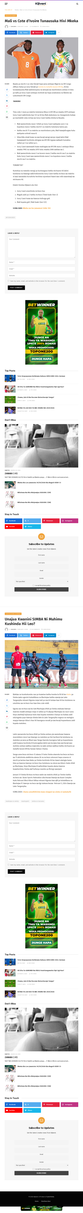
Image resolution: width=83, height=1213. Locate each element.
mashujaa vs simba (12, 801)
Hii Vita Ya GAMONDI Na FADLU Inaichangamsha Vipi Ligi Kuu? (41, 387)
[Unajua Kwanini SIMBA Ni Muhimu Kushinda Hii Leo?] (41, 688)
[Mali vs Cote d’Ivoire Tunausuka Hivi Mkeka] (41, 78)
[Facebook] (7, 90)
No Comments (35, 629)
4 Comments (35, 26)
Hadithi (7, 470)
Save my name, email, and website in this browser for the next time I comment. (37, 281)
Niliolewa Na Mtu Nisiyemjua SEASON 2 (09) (34, 492)
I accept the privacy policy (42, 585)
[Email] (7, 117)
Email (41, 570)
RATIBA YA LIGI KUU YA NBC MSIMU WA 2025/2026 (36, 408)
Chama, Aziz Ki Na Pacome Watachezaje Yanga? (36, 397)
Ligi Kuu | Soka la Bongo (13, 613)
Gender (41, 578)
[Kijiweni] (41, 3)
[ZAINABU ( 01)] (41, 446)
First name (41, 555)
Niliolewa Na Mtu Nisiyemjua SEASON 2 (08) (34, 502)
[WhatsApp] (7, 111)
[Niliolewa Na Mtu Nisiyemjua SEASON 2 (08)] (10, 504)
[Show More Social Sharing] (59, 33)
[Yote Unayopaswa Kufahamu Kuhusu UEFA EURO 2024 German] (10, 378)
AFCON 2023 (10, 217)
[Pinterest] (7, 106)
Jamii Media (50, 1197)
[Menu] (6, 3)
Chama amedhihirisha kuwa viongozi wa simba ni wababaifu (47, 792)
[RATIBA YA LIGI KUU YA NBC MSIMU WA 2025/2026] (10, 410)
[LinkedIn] (7, 101)
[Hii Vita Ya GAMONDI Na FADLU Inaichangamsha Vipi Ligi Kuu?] (10, 389)
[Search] (77, 3)
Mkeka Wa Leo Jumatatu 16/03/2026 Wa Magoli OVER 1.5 (39, 483)
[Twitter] (7, 95)
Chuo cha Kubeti (11, 15)
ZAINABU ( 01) (11, 473)
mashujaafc (25, 801)
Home (17, 10)
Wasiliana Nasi (45, 1201)
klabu (69, 694)
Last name (41, 563)
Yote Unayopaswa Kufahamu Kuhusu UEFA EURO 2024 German (41, 376)
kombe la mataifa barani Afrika (50, 87)
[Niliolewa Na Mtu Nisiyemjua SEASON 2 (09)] (10, 494)
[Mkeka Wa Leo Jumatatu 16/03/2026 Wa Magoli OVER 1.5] (10, 485)
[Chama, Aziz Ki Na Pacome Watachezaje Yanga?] (10, 399)
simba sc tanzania (38, 801)
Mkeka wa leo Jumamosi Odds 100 (37, 208)
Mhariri (13, 26)
